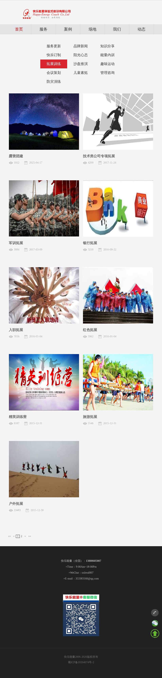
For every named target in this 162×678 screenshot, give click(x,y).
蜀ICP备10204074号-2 (81, 662)
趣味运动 (107, 64)
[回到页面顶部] (155, 633)
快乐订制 (54, 55)
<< (9, 536)
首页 (19, 29)
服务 (43, 29)
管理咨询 (107, 73)
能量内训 (107, 55)
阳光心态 (80, 55)
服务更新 (54, 46)
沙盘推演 (80, 64)
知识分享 (107, 46)
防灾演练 (54, 82)
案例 (68, 29)
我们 (117, 29)
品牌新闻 (80, 46)
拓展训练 (54, 64)
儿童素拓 (80, 73)
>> (29, 536)
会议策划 (54, 73)
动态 (141, 29)
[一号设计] (155, 613)
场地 (92, 29)
